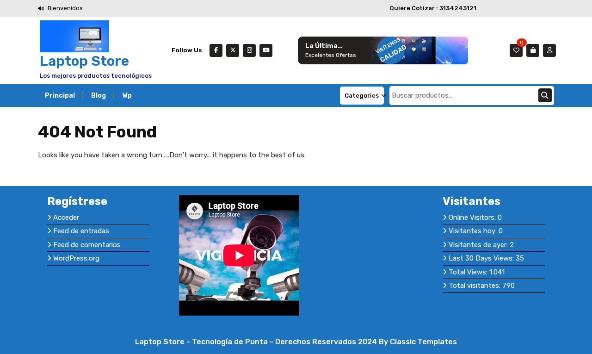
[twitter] (232, 50)
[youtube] (265, 50)
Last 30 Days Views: (482, 258)
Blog (98, 95)
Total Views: (469, 272)
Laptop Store (84, 61)
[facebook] (216, 50)
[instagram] (249, 50)
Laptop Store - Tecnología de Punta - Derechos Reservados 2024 (257, 341)
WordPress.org (76, 258)
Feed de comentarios (87, 245)
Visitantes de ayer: (479, 245)
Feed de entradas (81, 231)
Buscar (545, 95)
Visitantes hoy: (474, 231)
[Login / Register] (549, 50)
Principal (60, 95)
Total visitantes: (475, 285)
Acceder (66, 217)
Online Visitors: (473, 217)
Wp (127, 95)
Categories (362, 95)
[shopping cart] (532, 50)
